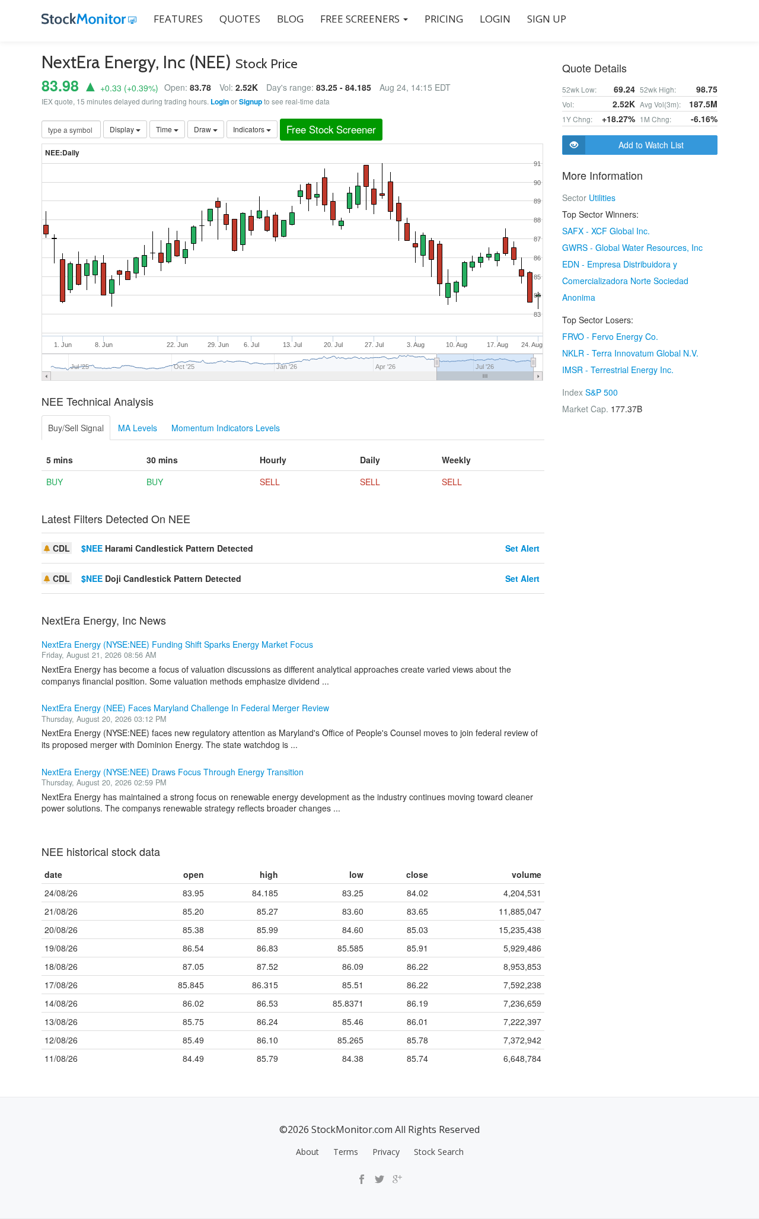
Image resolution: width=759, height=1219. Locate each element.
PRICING (444, 19)
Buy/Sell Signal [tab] (76, 428)
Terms (345, 1151)
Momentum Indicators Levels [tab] (225, 428)
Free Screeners (361, 19)
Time (165, 129)
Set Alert (522, 548)
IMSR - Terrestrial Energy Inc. (618, 369)
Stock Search (439, 1151)
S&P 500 (601, 392)
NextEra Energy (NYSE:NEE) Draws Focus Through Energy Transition (173, 772)
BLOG (290, 19)
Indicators (249, 129)
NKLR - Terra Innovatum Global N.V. (630, 353)
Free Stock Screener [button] (331, 129)
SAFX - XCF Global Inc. (606, 231)
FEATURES (178, 19)
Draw (203, 129)
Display (123, 129)
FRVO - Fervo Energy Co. (610, 336)
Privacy (386, 1151)
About (307, 1151)
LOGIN (495, 19)
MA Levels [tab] (137, 428)
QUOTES (239, 19)
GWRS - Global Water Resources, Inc (632, 247)
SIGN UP (546, 19)
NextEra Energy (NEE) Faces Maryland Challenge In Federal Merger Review (185, 708)
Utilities (602, 197)
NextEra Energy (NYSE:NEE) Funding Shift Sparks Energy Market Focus (177, 644)
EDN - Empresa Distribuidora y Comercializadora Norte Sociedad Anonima (625, 280)
